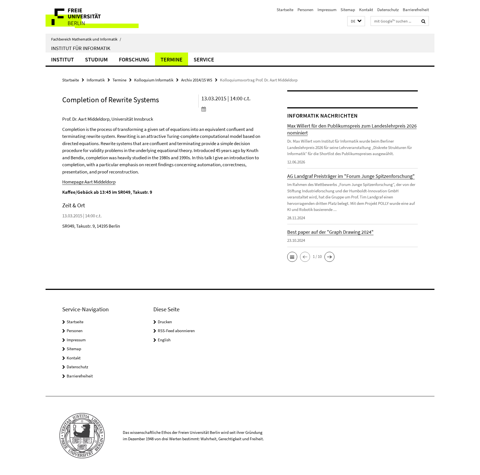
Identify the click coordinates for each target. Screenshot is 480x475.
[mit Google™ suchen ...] (423, 21)
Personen (305, 9)
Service (204, 59)
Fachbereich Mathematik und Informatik (86, 39)
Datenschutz (388, 9)
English (164, 339)
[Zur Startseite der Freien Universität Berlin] (92, 17)
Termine (171, 59)
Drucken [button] (165, 321)
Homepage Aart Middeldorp (89, 182)
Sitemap (348, 9)
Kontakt (366, 9)
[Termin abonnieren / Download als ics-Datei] (233, 109)
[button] (356, 21)
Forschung (134, 59)
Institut (62, 59)
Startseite (285, 9)
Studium (96, 59)
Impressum (327, 9)
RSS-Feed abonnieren (176, 330)
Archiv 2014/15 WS (196, 80)
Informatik (96, 80)
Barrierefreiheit (416, 9)
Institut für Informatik (80, 48)
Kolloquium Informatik (153, 80)
